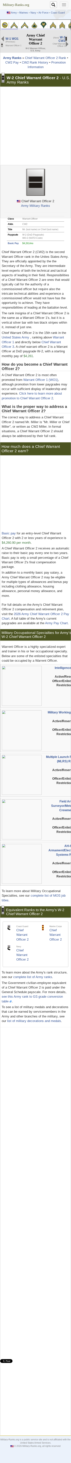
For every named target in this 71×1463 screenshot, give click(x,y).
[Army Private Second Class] (24, 24)
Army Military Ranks (35, 206)
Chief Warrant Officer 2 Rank (45, 58)
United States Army (15, 337)
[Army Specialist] (43, 24)
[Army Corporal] (53, 24)
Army (14, 12)
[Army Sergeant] (62, 24)
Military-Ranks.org (16, 5)
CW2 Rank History (35, 62)
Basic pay (9, 533)
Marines (23, 12)
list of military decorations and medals (34, 1021)
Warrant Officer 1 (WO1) (40, 380)
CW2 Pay (12, 62)
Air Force (43, 12)
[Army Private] (14, 24)
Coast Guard (58, 12)
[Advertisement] (35, 126)
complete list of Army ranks (32, 977)
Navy (33, 12)
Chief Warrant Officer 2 (22, 934)
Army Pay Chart (56, 623)
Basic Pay (13, 243)
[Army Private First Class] (34, 24)
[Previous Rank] (2, 38)
